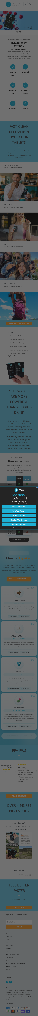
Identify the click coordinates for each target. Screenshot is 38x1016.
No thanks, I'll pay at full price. (19, 527)
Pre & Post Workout (19, 511)
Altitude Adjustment (19, 506)
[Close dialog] (36, 487)
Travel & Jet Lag (19, 515)
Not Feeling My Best (19, 524)
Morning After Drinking (19, 520)
